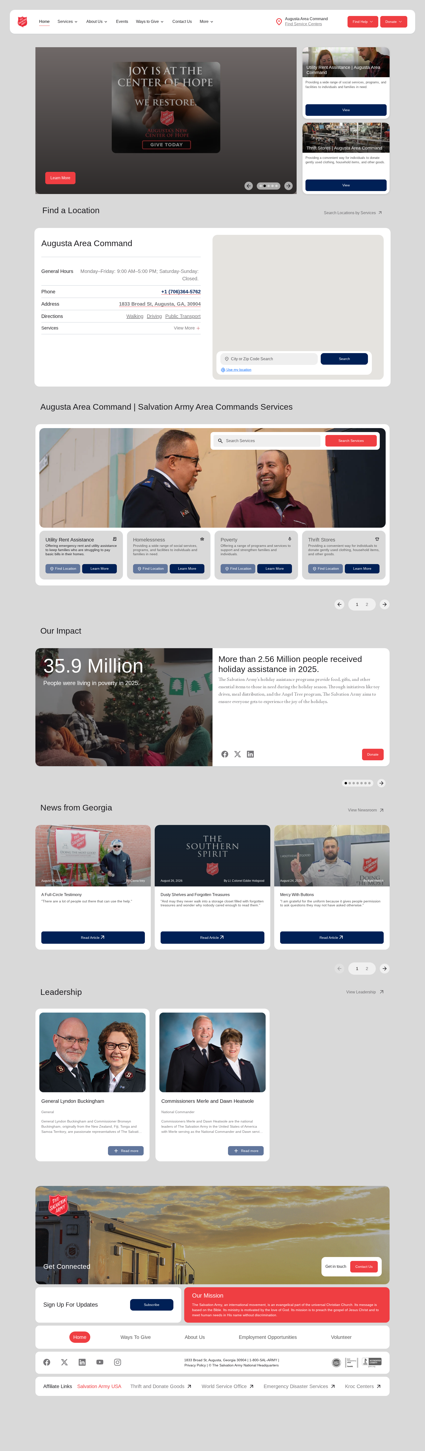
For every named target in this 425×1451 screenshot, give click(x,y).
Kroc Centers (363, 1386)
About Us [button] (94, 21)
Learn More (60, 178)
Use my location (236, 370)
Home (44, 21)
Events (122, 21)
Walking (134, 316)
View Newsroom (366, 810)
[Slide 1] (260, 186)
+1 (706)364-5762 (181, 291)
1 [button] (357, 604)
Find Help (360, 22)
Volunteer (341, 1337)
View (346, 110)
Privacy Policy (195, 1365)
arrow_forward (385, 969)
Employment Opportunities (268, 1337)
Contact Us (182, 21)
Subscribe (151, 1305)
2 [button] (367, 604)
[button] (339, 604)
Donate (391, 22)
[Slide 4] (272, 186)
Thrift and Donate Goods (161, 1386)
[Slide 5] (276, 186)
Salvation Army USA (99, 1386)
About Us (195, 1337)
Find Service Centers (303, 24)
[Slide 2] (264, 186)
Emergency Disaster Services (300, 1386)
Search (344, 359)
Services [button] (65, 21)
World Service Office (228, 1386)
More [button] (204, 21)
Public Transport (183, 316)
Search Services (351, 441)
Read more (125, 1150)
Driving (154, 316)
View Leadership (365, 992)
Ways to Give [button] (147, 21)
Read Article (93, 937)
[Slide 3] (268, 186)
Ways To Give (136, 1337)
